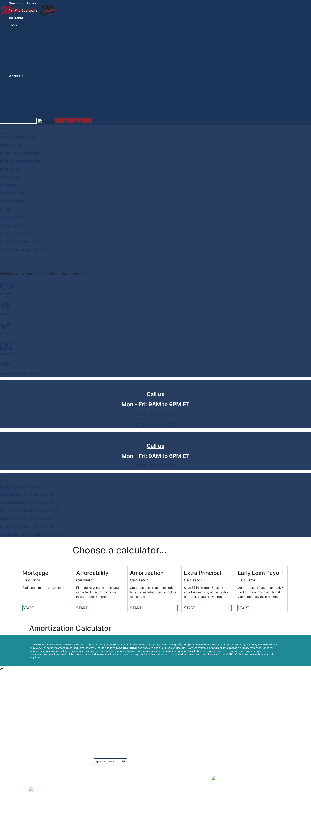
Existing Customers (20, 153)
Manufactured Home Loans (238, 706)
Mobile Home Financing (236, 718)
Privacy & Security (169, 751)
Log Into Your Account (43, 702)
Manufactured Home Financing (241, 702)
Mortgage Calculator (23, 486)
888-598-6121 (176, 706)
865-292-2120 (155, 414)
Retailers (34, 738)
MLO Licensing (230, 747)
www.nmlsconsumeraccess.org (241, 759)
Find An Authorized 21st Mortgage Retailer (120, 751)
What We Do (20, 98)
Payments (10, 169)
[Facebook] (50, 780)
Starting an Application (107, 714)
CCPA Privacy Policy (170, 755)
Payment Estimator (25, 32)
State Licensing (231, 738)
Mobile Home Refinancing (237, 730)
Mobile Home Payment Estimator (114, 710)
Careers (18, 83)
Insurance (16, 18)
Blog (15, 69)
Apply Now (11, 177)
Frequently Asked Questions (111, 734)
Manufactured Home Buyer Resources (117, 726)
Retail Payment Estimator (27, 526)
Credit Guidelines (24, 47)
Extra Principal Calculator (29, 510)
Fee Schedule (38, 722)
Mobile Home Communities (46, 751)
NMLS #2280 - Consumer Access (242, 751)
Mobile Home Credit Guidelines (113, 722)
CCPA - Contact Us (169, 759)
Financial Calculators (26, 40)
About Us (35, 710)
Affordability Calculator (27, 494)
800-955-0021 (156, 424)
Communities (13, 226)
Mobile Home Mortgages (236, 726)
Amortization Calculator (27, 502)
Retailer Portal (16, 233)
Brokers (8, 258)
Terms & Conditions (41, 726)
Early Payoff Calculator (26, 518)
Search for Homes (18, 137)
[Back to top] (2, 668)
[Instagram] (174, 780)
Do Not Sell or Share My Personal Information (155, 818)
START (28, 608)
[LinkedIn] (133, 780)
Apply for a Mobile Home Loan (112, 706)
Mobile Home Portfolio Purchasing (50, 718)
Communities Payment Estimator (34, 534)
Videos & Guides (23, 61)
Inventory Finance (19, 241)
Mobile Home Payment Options (177, 738)
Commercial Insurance (24, 249)
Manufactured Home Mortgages (241, 710)
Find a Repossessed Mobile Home (114, 702)
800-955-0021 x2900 (181, 730)
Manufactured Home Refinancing (242, 714)
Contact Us (12, 217)
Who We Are (20, 91)
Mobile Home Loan (233, 722)
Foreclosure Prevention (172, 743)
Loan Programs (22, 54)
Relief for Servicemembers (110, 730)
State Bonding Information (237, 743)
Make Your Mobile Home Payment (179, 702)
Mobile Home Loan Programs (111, 718)
